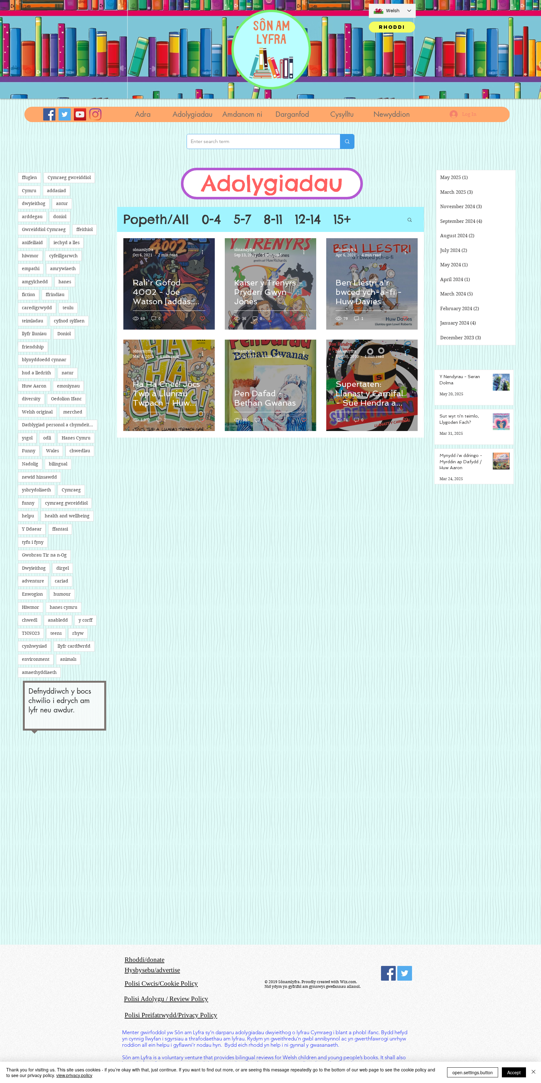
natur (68, 373)
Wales (52, 451)
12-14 (308, 219)
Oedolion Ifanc (66, 399)
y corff (85, 620)
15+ (342, 219)
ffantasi (60, 529)
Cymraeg (71, 490)
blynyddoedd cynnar (44, 359)
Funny (28, 451)
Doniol (64, 333)
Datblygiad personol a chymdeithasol (59, 425)
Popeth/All (156, 219)
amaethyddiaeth (39, 672)
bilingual (58, 464)
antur (62, 203)
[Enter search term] (347, 141)
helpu (28, 516)
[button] (192, 114)
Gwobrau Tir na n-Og (44, 555)
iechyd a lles (67, 242)
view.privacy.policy (74, 1075)
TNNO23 (31, 633)
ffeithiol (84, 229)
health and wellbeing (67, 516)
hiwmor (30, 256)
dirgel (62, 568)
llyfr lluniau (34, 333)
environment (35, 659)
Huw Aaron (34, 386)
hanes (65, 282)
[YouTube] (80, 114)
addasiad (56, 190)
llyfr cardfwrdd (74, 646)
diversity (31, 399)
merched (72, 412)
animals (68, 659)
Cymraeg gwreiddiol (69, 177)
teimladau (32, 321)
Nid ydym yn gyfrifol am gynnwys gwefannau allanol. (313, 986)
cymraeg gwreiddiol (66, 503)
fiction (28, 294)
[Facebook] (49, 114)
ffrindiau (55, 294)
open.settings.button (472, 1072)
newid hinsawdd (39, 477)
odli (47, 438)
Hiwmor (30, 607)
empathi (30, 268)
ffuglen (29, 177)
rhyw (78, 633)
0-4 (211, 219)
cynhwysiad (34, 646)
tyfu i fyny (33, 542)
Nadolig (30, 464)
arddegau (32, 216)
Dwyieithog (34, 568)
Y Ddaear (32, 529)
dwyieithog (33, 203)
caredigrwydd (37, 308)
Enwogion (32, 594)
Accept (514, 1072)
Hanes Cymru (76, 438)
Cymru (29, 190)
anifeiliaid (32, 242)
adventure (33, 581)
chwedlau (80, 451)
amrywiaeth (63, 268)
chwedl (29, 620)
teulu (68, 308)
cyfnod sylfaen (69, 321)
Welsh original (37, 412)
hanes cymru (63, 607)
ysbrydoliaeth (36, 490)
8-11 (273, 219)
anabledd (58, 620)
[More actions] (204, 252)
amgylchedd (35, 282)
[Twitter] (65, 114)
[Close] (533, 1072)
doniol (59, 216)
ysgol (27, 438)
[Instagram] (95, 114)
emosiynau (68, 386)
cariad (61, 581)
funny (28, 503)
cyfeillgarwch (63, 256)
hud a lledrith (36, 373)
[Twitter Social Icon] (404, 973)
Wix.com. (348, 981)
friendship (33, 347)
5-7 (242, 219)
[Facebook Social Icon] (388, 973)
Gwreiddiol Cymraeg (44, 229)
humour (62, 594)
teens (56, 633)
